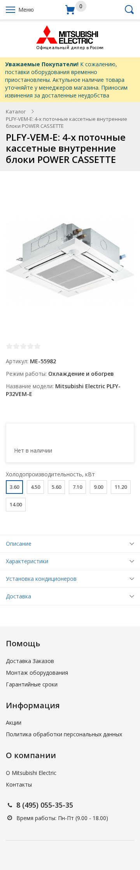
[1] (9, 346)
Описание (19, 543)
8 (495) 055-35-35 (44, 805)
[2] (16, 346)
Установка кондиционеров (41, 578)
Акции (13, 722)
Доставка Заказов (30, 661)
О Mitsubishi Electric (31, 772)
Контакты (19, 784)
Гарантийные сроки (32, 684)
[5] (37, 346)
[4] (30, 346)
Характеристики (27, 561)
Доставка (18, 596)
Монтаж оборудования (37, 672)
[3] (23, 346)
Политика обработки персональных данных (64, 734)
